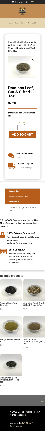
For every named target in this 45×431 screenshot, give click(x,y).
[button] (33, 60)
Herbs (18, 42)
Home (10, 23)
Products (19, 23)
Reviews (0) (14, 201)
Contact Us (32, 23)
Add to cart (22, 135)
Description (14, 191)
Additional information (18, 196)
